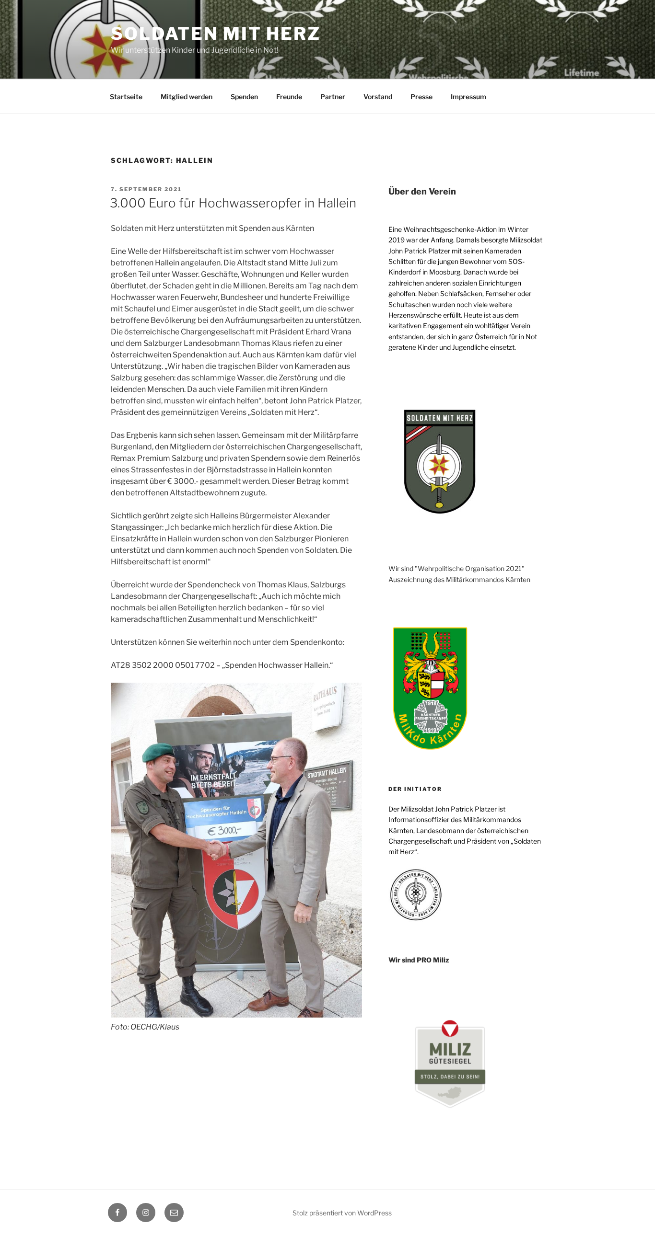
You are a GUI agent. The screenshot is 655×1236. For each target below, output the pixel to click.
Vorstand (377, 96)
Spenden (244, 96)
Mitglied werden (186, 96)
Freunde (289, 96)
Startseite (126, 96)
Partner (332, 96)
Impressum (468, 96)
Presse (421, 96)
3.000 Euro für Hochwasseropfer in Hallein (233, 202)
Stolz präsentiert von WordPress (342, 1213)
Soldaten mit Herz (216, 33)
